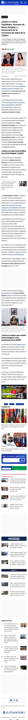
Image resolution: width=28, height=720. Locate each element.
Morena (11, 107)
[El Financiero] (10, 3)
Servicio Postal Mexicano (16, 254)
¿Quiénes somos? (6, 717)
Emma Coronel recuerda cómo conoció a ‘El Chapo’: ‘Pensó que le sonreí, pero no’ (18, 498)
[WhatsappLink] (14, 468)
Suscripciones (21, 717)
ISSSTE (11, 404)
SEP (6, 404)
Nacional (4, 17)
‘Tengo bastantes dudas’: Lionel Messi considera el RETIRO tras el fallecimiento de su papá (18, 554)
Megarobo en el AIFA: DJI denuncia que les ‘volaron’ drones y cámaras (17, 506)
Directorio (14, 717)
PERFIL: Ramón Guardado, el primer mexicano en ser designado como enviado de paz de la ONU (13, 427)
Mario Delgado (20, 404)
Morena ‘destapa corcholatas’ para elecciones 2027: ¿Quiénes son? (18, 489)
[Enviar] (21, 460)
